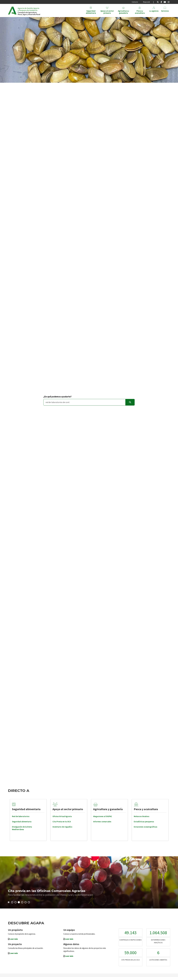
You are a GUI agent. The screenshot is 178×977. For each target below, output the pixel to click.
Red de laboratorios (20, 816)
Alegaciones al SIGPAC (102, 816)
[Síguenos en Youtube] (165, 2)
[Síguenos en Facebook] (161, 2)
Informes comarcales (102, 821)
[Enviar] (130, 402)
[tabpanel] (28, 820)
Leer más (14, 939)
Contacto (135, 2)
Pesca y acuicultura (146, 809)
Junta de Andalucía (12, 10)
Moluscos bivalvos (141, 816)
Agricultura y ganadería (108, 809)
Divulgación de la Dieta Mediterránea (22, 828)
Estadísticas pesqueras (144, 821)
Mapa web (146, 2)
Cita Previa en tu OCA (62, 821)
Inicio (38, 10)
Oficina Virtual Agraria (62, 816)
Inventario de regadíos (62, 827)
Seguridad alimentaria (26, 809)
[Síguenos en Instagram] (168, 2)
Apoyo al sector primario (68, 809)
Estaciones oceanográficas (145, 827)
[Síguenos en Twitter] (158, 2)
